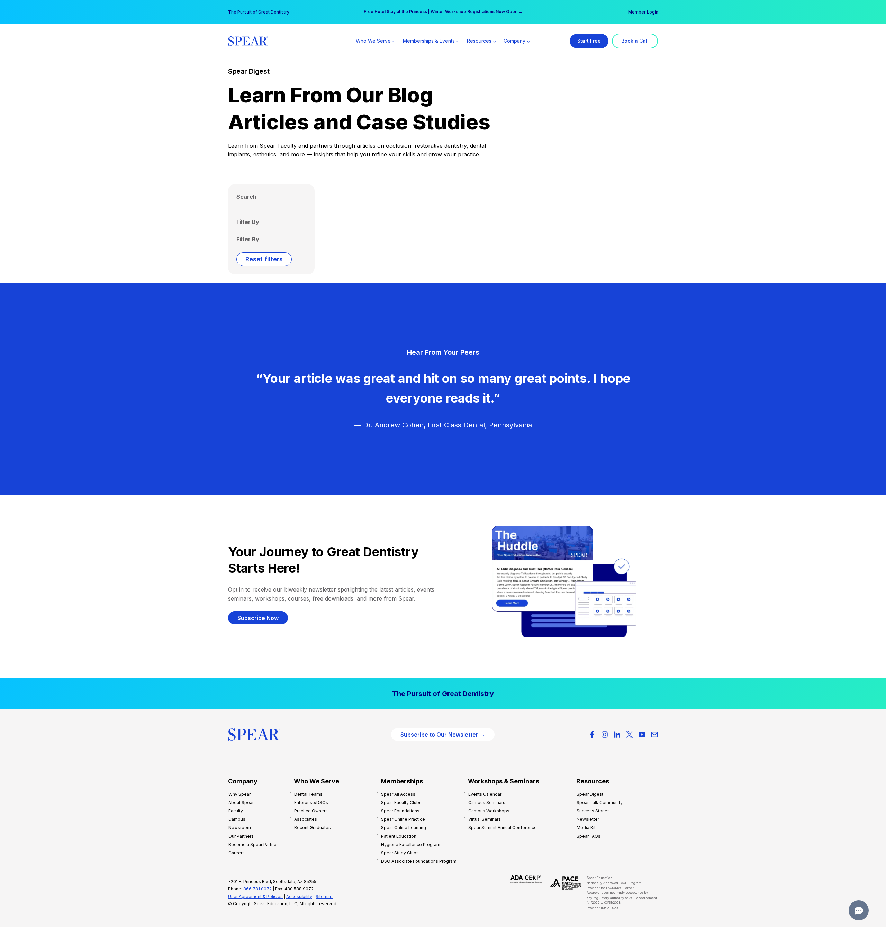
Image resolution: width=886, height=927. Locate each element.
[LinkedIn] (617, 734)
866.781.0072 (257, 888)
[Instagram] (604, 734)
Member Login (643, 12)
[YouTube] (642, 734)
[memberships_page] (443, 693)
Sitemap (324, 896)
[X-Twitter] (629, 734)
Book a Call (635, 41)
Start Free (589, 41)
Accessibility (299, 896)
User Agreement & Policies (255, 896)
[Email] (654, 734)
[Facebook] (592, 734)
